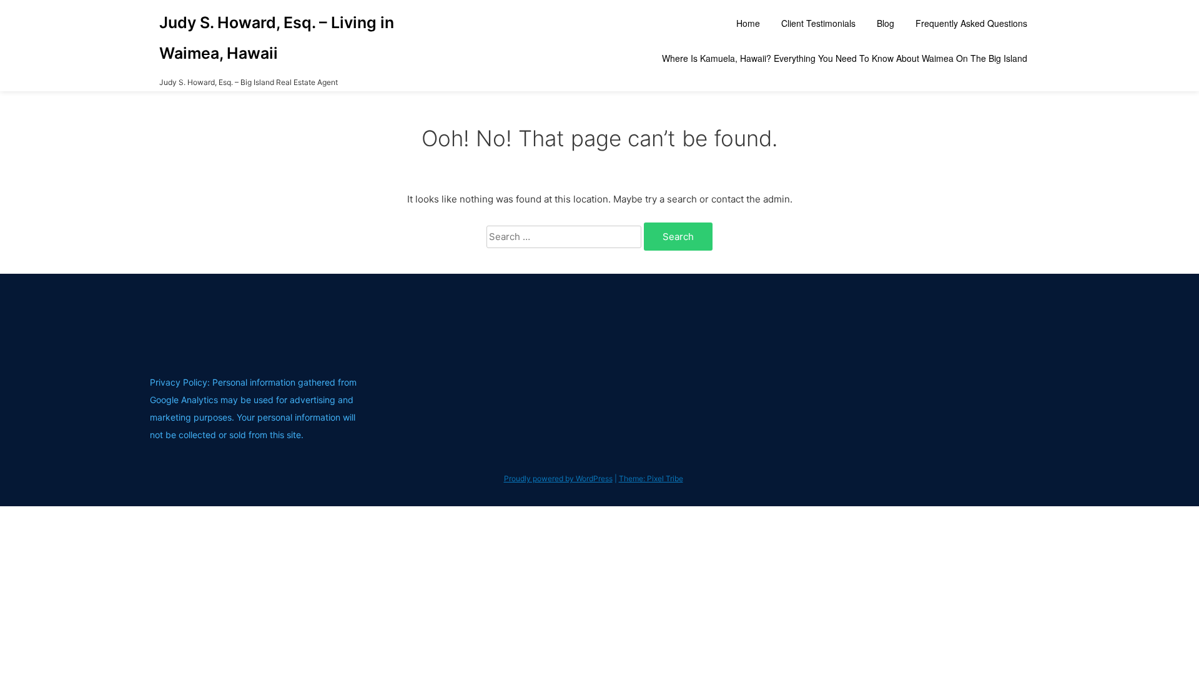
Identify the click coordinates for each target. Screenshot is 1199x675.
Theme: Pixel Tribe (651, 478)
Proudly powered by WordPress (558, 478)
